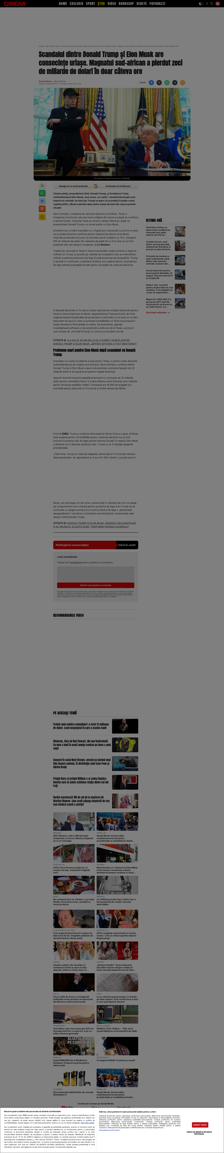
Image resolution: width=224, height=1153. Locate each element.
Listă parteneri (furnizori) (109, 1130)
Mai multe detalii (87, 1123)
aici (33, 1139)
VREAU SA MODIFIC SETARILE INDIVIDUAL (199, 1133)
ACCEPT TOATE (200, 1125)
